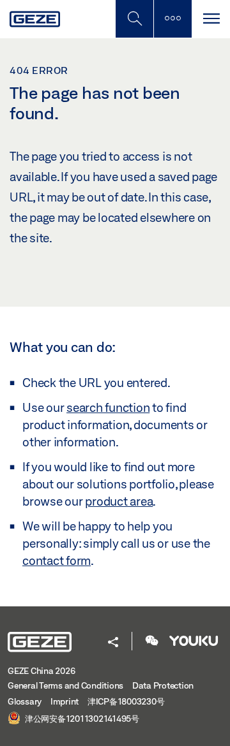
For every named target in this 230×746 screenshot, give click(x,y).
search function (108, 407)
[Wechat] (152, 641)
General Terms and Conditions (65, 685)
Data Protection (163, 685)
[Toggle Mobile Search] (134, 19)
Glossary (25, 701)
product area (119, 501)
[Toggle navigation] (211, 19)
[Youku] (193, 641)
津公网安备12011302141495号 (81, 718)
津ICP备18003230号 (126, 701)
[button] (113, 643)
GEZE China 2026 (41, 671)
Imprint (64, 701)
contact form (56, 560)
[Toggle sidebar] (172, 19)
